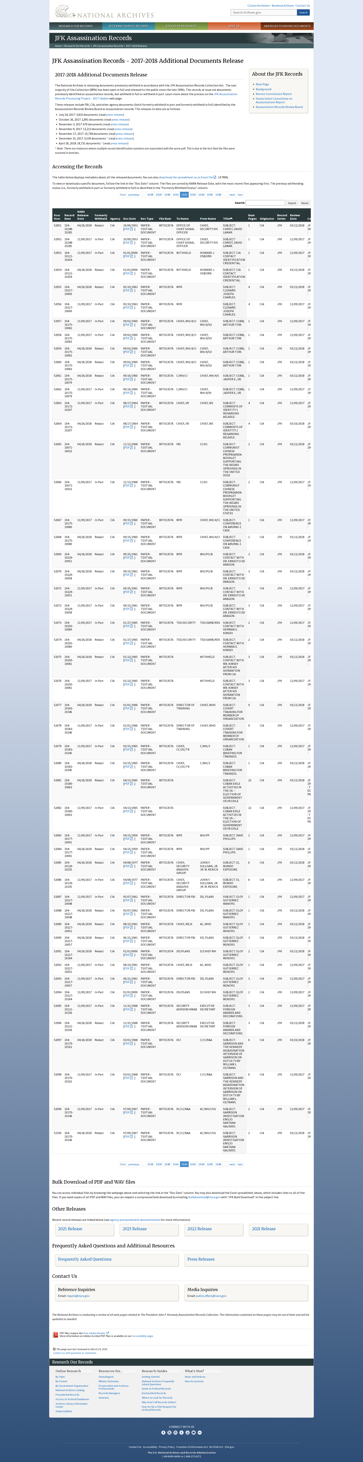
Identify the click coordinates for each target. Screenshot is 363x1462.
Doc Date (129, 218)
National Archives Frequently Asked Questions (158, 1383)
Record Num (69, 216)
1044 (201, 194)
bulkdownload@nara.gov (204, 1197)
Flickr (199, 1432)
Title (226, 218)
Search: (240, 203)
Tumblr (181, 1432)
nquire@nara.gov (78, 1296)
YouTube (187, 1432)
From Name (208, 218)
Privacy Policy (167, 1447)
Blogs (193, 1432)
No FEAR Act (216, 1447)
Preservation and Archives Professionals (114, 1387)
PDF (127, 229)
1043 (193, 194)
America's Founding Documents (287, 26)
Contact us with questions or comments (74, 1353)
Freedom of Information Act (192, 1447)
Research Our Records (76, 26)
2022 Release (199, 1228)
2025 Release (70, 1228)
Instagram (175, 1432)
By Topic (60, 1376)
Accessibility (150, 1447)
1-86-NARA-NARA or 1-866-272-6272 (181, 1456)
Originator (267, 218)
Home (58, 46)
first (123, 194)
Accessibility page (142, 1336)
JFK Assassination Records (108, 46)
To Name (182, 218)
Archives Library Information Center (72, 1405)
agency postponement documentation (135, 1220)
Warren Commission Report (274, 94)
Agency (115, 218)
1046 (218, 194)
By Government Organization (72, 1385)
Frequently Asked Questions (85, 1259)
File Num (165, 218)
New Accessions (194, 1381)
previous (133, 194)
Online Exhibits (64, 1411)
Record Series (282, 216)
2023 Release (135, 1228)
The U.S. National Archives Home (104, 11)
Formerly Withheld (101, 216)
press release (114, 114)
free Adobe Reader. (94, 1333)
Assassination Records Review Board (279, 107)
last (240, 194)
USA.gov (229, 1447)
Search (303, 12)
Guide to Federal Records (156, 1388)
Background (263, 89)
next (232, 194)
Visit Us (234, 26)
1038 (150, 194)
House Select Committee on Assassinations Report (274, 100)
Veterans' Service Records (128, 26)
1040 (167, 194)
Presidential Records (67, 1394)
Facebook (163, 1432)
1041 (176, 194)
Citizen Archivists (258, 5)
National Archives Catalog (70, 1390)
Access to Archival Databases (72, 1399)
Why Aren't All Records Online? (159, 1402)
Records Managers (109, 1393)
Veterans (104, 1397)
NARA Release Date (82, 215)
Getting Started (151, 1376)
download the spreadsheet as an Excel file (186, 177)
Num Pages (252, 216)
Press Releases (201, 1259)
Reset (305, 203)
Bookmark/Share (283, 5)
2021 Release (264, 1228)
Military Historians (109, 1381)
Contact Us (303, 5)
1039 (159, 194)
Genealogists (106, 1376)
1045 (210, 194)
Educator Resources (181, 26)
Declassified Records (154, 1393)
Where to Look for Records (157, 1397)
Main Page (262, 84)
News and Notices (195, 1376)
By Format (61, 1381)
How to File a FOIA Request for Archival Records (159, 1408)
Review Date (295, 216)
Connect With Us (181, 1427)
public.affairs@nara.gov (211, 1296)
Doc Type (147, 218)
